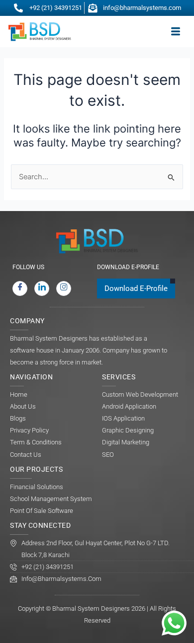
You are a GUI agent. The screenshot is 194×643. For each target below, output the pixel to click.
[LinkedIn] (41, 288)
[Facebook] (19, 288)
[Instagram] (63, 288)
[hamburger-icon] (175, 32)
